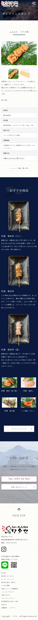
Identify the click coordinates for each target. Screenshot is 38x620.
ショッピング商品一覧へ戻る (19, 168)
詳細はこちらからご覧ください (14, 158)
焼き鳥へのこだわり (7, 576)
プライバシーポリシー (8, 598)
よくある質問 (5, 586)
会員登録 (4, 608)
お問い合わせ (5, 595)
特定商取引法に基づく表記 (9, 601)
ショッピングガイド (7, 592)
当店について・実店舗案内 (9, 589)
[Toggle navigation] (34, 4)
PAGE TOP (19, 515)
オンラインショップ (19, 429)
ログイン (13, 608)
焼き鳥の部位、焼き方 (8, 582)
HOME (3, 573)
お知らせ (4, 605)
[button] (34, 53)
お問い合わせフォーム (19, 487)
